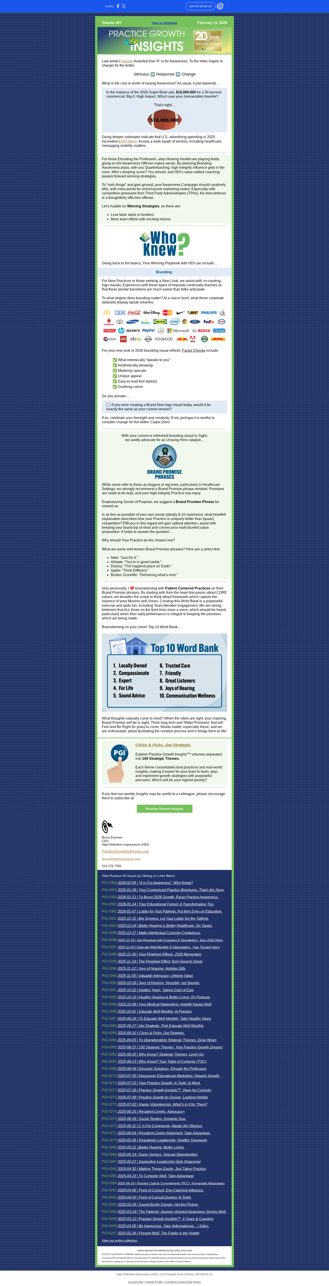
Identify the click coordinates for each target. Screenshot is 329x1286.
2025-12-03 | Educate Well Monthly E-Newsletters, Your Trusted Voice (169, 947)
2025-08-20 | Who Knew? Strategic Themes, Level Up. (161, 1054)
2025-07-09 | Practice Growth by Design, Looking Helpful (163, 1097)
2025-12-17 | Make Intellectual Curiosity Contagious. (159, 933)
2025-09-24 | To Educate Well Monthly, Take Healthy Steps (164, 1019)
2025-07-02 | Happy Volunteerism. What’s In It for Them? (162, 1104)
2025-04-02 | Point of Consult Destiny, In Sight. (155, 1197)
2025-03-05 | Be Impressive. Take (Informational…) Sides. (163, 1226)
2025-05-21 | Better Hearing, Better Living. (151, 1147)
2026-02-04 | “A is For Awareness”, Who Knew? (155, 883)
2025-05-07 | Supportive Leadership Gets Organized (159, 1162)
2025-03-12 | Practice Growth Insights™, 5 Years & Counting (166, 1219)
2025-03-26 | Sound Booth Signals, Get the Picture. (158, 1204)
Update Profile (154, 1282)
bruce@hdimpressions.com (121, 859)
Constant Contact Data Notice (183, 1282)
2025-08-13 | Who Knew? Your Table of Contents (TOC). (162, 1061)
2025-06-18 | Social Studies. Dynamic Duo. (152, 1119)
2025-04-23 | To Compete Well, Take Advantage (156, 1176)
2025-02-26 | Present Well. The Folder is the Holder (158, 1233)
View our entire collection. (120, 1240)
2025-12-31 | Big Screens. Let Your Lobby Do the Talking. (163, 918)
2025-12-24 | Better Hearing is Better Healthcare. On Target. (165, 926)
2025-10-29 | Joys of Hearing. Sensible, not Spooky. (159, 983)
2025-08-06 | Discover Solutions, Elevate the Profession (162, 1069)
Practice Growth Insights (165, 808)
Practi (106, 851)
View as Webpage (164, 23)
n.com (144, 851)
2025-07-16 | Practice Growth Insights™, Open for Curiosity (164, 1090)
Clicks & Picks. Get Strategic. (163, 745)
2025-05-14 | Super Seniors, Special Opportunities (158, 1154)
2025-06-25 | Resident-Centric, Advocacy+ (151, 1111)
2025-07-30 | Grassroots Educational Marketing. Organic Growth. (169, 1076)
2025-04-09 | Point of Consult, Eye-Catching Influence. (161, 1190)
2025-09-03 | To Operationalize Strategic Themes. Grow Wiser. (167, 1040)
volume (127, 61)
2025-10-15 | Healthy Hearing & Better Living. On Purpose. (164, 997)
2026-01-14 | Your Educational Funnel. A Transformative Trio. (166, 904)
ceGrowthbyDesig (125, 851)
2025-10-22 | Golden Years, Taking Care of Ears (156, 990)
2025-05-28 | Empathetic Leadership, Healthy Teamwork (162, 1140)
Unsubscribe (135, 1282)
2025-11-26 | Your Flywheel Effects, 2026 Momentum (159, 954)
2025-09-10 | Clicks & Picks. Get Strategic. (151, 1033)
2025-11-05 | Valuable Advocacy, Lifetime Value (155, 976)
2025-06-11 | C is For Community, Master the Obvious (160, 1126)
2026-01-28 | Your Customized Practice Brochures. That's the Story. (171, 890)
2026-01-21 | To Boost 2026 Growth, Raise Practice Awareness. (168, 897)
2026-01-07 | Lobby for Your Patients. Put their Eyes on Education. (170, 911)
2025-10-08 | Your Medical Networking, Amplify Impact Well (165, 1004)
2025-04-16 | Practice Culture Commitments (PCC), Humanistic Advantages (171, 1183)
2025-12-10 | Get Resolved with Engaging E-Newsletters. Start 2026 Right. (170, 940)
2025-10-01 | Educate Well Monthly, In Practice (155, 1011)
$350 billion (127, 141)
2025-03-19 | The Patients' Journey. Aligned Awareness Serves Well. (172, 1212)
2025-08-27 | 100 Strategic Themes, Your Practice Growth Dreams (170, 1047)
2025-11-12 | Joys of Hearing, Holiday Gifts (152, 968)
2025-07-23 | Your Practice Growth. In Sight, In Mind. (159, 1083)
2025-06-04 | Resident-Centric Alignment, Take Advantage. (164, 1133)
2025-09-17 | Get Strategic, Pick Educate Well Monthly (161, 1026)
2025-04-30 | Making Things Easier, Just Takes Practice (162, 1169)
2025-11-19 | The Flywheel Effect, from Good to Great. (160, 961)
